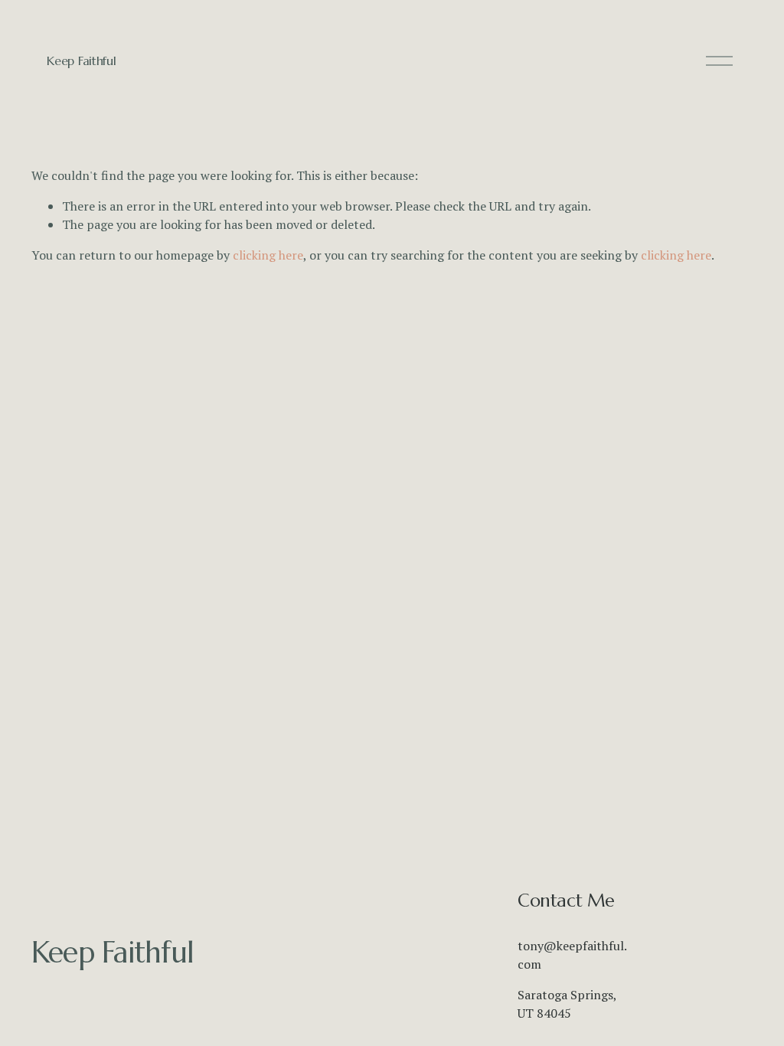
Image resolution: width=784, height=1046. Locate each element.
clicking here (268, 255)
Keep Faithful (81, 60)
